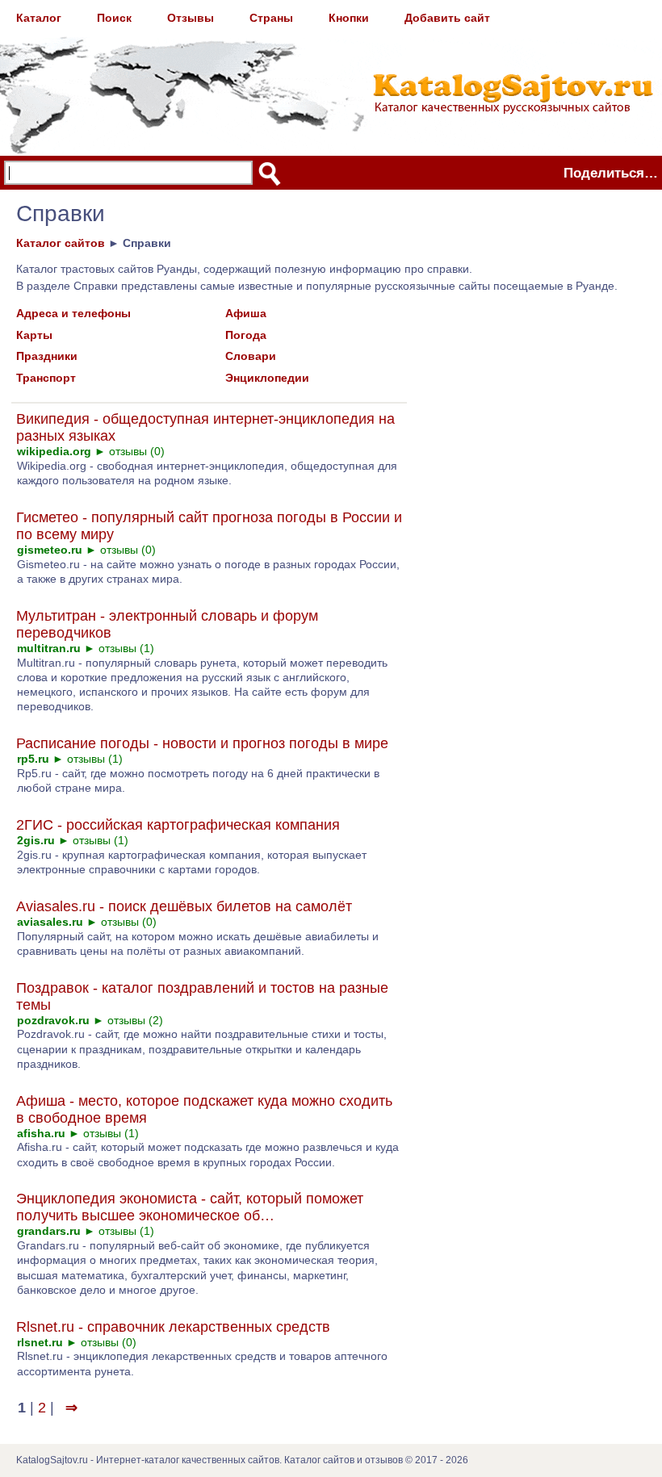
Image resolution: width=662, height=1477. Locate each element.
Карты (34, 334)
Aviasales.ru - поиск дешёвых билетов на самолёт (184, 906)
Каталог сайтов (60, 242)
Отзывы (190, 17)
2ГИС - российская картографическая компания (178, 825)
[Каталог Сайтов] (331, 69)
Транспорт (46, 377)
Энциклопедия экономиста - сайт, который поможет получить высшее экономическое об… (189, 1207)
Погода (245, 334)
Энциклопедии (267, 377)
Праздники (47, 355)
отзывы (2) (135, 1020)
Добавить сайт (447, 17)
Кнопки (349, 17)
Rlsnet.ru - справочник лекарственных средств (173, 1327)
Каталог (38, 17)
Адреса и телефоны (73, 313)
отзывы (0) (137, 451)
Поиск (114, 17)
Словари (250, 355)
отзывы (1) (126, 648)
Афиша (245, 313)
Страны (271, 17)
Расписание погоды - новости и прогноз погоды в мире (202, 743)
